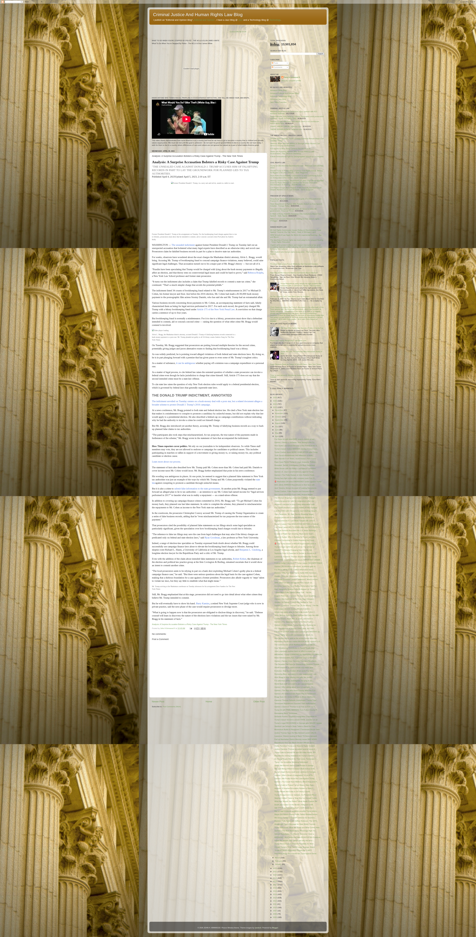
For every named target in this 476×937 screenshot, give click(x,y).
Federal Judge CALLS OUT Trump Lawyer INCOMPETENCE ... (299, 563)
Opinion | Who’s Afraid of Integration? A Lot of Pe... (294, 775)
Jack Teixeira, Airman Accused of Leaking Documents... (296, 488)
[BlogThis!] (197, 628)
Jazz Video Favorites (278, 102)
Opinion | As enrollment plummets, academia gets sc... (295, 566)
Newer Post (158, 701)
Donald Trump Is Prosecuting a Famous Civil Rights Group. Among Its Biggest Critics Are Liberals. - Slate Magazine (296, 172)
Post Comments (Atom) (172, 707)
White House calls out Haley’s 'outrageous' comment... (295, 468)
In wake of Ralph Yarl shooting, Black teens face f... (294, 534)
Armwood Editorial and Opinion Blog (284, 93)
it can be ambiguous (185, 363)
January (278, 864)
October (278, 417)
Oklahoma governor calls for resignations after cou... (295, 501)
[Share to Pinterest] (204, 628)
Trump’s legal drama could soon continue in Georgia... (295, 772)
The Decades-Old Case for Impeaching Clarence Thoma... (297, 664)
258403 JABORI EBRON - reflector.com (285, 126)
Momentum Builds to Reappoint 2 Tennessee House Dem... (297, 730)
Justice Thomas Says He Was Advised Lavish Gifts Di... (296, 733)
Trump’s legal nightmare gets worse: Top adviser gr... (295, 547)
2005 (275, 917)
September (279, 420)
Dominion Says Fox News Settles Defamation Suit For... (296, 586)
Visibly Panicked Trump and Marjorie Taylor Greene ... (295, 746)
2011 (275, 904)
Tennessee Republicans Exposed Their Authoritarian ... (296, 703)
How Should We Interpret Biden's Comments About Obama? (293, 273)
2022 (275, 868)
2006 (275, 914)
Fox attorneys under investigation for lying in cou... (294, 681)
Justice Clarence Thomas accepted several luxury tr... (295, 749)
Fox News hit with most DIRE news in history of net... (295, 439)
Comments (277, 67)
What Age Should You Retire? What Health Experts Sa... (296, 801)
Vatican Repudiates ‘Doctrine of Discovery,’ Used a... (294, 834)
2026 (275, 397)
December (279, 410)
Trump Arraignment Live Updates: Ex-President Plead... (296, 795)
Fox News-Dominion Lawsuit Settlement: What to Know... (296, 579)
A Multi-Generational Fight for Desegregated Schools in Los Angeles (297, 157)
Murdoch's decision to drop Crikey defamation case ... (295, 504)
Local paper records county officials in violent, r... (293, 609)
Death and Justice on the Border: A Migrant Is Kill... (294, 805)
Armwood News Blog (278, 90)
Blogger (275, 928)
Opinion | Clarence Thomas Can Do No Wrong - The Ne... (297, 605)
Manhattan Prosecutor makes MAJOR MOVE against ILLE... (298, 641)
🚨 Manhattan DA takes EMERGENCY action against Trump (297, 482)
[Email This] (195, 628)
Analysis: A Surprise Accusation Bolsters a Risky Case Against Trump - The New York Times (189, 624)
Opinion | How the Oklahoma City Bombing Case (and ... (296, 576)
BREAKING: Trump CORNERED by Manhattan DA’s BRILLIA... (298, 654)
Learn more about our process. (166, 461)
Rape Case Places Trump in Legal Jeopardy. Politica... (295, 462)
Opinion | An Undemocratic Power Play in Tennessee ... (296, 694)
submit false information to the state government (197, 488)
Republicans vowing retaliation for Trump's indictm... (294, 756)
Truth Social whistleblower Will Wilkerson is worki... (294, 455)
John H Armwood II (292, 77)
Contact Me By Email (238, 32)
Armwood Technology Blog (280, 96)
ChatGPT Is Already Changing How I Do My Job (293, 550)
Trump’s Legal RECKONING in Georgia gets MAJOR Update (298, 723)
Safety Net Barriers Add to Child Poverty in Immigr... (294, 765)
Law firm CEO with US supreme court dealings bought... (296, 511)
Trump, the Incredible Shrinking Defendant (291, 762)
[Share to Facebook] (202, 628)
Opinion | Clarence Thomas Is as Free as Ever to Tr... (295, 707)
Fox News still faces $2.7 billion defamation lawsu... (294, 570)
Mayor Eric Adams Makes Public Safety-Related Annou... (296, 814)
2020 (275, 875)
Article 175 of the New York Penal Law (216, 309)
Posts (275, 63)
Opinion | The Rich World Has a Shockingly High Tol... (295, 831)
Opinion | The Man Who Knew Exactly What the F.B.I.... (296, 690)
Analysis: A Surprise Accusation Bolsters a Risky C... (294, 788)
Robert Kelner (239, 558)
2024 (275, 404)
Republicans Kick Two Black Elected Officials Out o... (295, 743)
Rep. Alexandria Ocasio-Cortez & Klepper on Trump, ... (295, 589)
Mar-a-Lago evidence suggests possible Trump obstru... (296, 811)
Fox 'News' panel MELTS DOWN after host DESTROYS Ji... (297, 527)
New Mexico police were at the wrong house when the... (296, 638)
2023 (275, 407)
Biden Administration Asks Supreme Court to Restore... (295, 658)
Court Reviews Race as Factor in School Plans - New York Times (295, 364)
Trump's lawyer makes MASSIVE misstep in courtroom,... (296, 449)
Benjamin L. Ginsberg (250, 549)
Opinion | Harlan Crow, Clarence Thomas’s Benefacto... (296, 661)
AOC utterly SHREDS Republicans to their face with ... (295, 485)
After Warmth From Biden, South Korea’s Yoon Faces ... (296, 459)
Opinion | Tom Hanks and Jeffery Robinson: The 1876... (296, 821)
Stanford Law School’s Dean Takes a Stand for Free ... (295, 726)
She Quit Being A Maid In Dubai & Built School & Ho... (295, 769)
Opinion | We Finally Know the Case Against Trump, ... (295, 778)
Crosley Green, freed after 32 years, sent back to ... (294, 619)
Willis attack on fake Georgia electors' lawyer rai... (293, 583)
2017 (275, 885)
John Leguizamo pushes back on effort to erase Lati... (295, 651)
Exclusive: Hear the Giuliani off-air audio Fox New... (294, 671)
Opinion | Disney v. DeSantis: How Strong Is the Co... (295, 442)
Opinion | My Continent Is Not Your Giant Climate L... (295, 599)
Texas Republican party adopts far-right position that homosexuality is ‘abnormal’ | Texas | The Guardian (300, 284)
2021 (275, 872)
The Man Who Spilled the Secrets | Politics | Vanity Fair (301, 328)
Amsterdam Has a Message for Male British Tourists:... (295, 824)
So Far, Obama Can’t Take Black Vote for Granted (289, 296)
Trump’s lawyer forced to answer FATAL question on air (296, 720)
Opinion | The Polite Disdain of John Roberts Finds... (295, 475)
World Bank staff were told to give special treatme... (294, 684)
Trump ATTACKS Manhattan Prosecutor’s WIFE (293, 850)
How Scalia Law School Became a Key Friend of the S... (296, 446)
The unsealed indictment (183, 245)
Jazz (240, 20)
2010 (275, 907)
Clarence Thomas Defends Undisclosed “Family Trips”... (296, 700)
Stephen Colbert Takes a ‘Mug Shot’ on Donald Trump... (296, 798)
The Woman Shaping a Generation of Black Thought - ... (296, 498)
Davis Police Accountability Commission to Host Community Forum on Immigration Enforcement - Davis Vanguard (296, 177)
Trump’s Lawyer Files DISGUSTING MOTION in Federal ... (297, 524)
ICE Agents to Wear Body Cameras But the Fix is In (290, 149)
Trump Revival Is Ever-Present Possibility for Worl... (294, 844)
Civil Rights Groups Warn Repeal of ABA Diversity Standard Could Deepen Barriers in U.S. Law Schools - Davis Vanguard (295, 189)
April (277, 436)
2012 (275, 901)
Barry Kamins (202, 603)
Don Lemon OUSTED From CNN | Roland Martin (293, 495)
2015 (275, 891)
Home (209, 701)
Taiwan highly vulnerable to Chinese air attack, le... (294, 635)
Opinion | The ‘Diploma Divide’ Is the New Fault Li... (294, 622)
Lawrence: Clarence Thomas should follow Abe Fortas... (296, 557)
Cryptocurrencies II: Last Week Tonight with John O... (295, 521)
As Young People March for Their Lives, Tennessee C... (296, 759)
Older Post (259, 701)
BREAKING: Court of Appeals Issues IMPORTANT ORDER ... (298, 560)
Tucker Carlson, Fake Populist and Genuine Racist (294, 491)
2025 (275, 401)
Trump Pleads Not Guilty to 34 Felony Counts (292, 792)
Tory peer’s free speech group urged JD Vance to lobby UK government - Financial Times (293, 210)
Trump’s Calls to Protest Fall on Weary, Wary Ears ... (294, 785)
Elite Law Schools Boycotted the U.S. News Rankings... (295, 530)
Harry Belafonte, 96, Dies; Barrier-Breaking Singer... (294, 514)
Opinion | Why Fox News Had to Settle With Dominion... (296, 573)
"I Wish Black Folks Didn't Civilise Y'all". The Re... (293, 592)
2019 (275, 878)
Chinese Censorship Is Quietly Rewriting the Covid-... (295, 540)
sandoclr (258, 928)
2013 (275, 898)
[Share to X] (200, 628)
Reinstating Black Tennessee (285, 713)
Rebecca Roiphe (255, 272)
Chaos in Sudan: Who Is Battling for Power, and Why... (295, 537)
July (277, 427)
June (277, 430)
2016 (275, 888)
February (279, 861)
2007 (275, 911)
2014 (275, 894)
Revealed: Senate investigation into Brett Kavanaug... (295, 465)
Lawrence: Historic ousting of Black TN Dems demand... (296, 736)
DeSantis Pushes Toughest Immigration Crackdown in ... (296, 716)
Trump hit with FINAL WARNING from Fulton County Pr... (296, 710)
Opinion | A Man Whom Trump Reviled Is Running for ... (296, 625)
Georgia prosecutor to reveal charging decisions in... (294, 517)
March (277, 858)
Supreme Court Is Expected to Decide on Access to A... (295, 553)
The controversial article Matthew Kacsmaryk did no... (295, 645)
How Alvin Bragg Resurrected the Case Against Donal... (296, 854)
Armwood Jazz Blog (278, 99)
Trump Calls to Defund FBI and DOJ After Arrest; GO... (295, 752)
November (279, 413)
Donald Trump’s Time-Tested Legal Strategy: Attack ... (295, 847)
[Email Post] (191, 628)
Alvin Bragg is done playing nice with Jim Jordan (293, 677)
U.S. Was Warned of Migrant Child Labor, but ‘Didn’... (295, 628)
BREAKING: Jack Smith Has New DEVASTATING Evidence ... (298, 837)
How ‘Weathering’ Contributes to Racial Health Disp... (295, 648)
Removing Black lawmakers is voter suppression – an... (296, 674)
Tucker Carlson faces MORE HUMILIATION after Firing (295, 452)
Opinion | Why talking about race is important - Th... (294, 687)
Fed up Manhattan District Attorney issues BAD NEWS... (296, 739)
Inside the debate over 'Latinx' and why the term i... (294, 841)
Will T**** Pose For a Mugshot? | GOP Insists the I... (294, 808)
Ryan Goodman (212, 537)
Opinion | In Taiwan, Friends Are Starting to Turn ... (294, 602)
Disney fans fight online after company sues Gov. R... (295, 478)
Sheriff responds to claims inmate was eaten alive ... (294, 667)
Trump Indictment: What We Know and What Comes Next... (297, 827)
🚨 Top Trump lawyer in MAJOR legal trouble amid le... (295, 544)
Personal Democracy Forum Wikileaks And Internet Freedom (294, 264)
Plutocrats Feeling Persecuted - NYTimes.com (288, 341)
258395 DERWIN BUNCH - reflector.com (286, 129)
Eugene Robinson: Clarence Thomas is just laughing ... (296, 596)
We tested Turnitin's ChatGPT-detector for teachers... (295, 818)
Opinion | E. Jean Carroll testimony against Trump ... (294, 472)
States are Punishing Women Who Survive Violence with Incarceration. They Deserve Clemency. (292, 153)
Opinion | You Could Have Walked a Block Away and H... (296, 782)
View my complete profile (291, 81)
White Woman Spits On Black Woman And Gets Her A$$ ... (297, 615)
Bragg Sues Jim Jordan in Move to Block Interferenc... (295, 697)
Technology (275, 20)
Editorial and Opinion (204, 20)
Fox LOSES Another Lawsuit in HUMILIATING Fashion (295, 508)
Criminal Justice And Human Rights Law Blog (198, 14)
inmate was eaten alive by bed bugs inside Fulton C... (295, 612)
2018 (275, 881)
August (278, 423)
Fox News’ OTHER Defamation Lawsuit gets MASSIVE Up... (297, 632)
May (277, 433)
